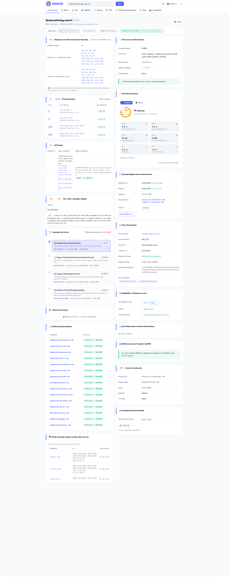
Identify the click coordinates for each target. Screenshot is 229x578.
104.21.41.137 (66, 118)
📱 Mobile (139, 103)
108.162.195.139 (88, 72)
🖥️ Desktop (126, 103)
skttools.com (55, 469)
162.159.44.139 (88, 70)
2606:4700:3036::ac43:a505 (72, 126)
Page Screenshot (128, 158)
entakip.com (55, 457)
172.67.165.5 (65, 110)
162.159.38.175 (88, 56)
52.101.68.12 (62, 170)
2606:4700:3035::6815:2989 (72, 134)
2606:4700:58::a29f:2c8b (92, 83)
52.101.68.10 (62, 168)
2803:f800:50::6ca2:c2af (92, 59)
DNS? (120, 4)
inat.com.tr (55, 479)
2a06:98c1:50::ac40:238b (92, 78)
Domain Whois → (126, 214)
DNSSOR (57, 3)
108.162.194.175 (88, 51)
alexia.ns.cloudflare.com (153, 200)
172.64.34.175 (87, 53)
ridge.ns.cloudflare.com (153, 202)
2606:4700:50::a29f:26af (92, 61)
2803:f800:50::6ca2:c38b (92, 80)
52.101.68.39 (62, 172)
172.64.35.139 (87, 75)
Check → (154, 303)
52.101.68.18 (62, 165)
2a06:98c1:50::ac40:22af (92, 64)
